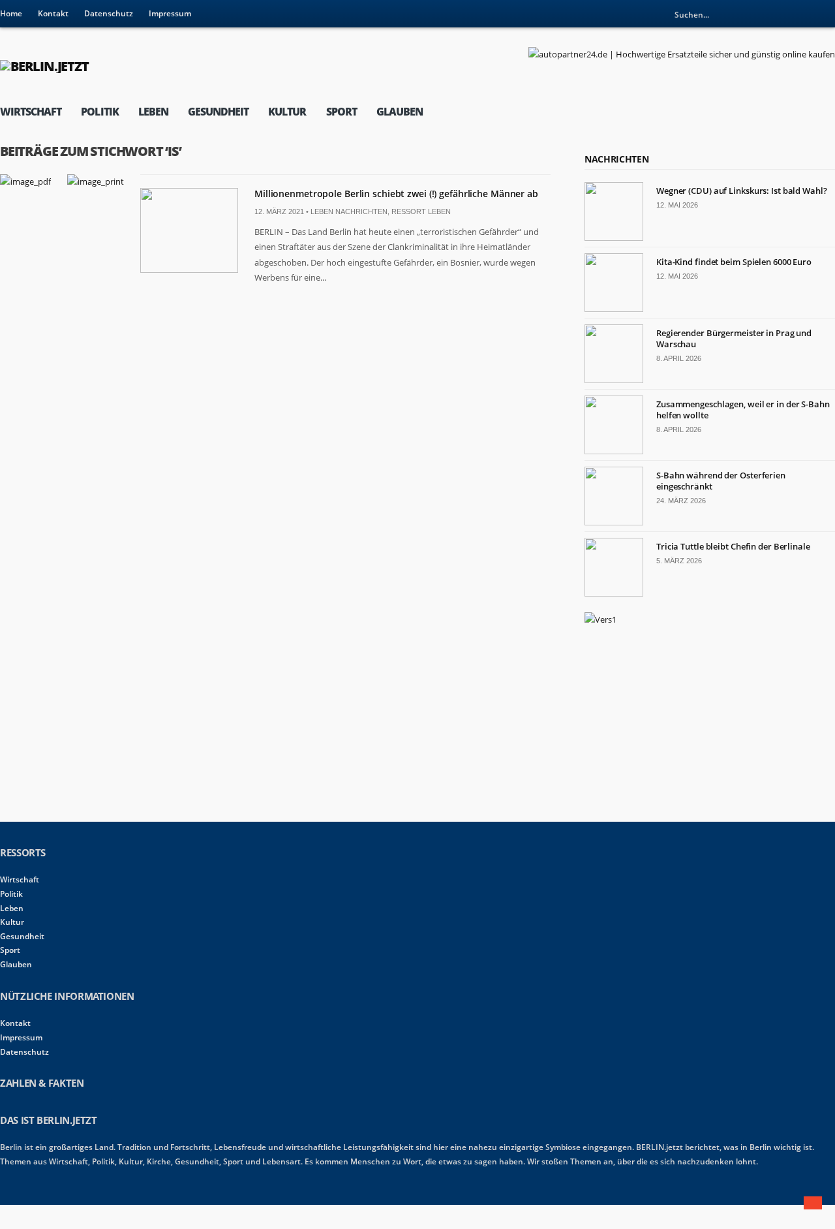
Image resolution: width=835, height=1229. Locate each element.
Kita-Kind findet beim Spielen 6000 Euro (734, 262)
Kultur (287, 111)
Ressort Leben (421, 211)
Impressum (170, 13)
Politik (99, 111)
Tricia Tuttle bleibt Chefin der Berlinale (733, 546)
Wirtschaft (30, 111)
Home (11, 13)
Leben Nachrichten (349, 211)
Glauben (399, 111)
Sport (341, 111)
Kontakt (53, 13)
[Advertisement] (682, 721)
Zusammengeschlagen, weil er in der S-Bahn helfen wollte (743, 409)
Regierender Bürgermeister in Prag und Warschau (734, 338)
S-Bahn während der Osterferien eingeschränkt (720, 480)
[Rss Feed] (825, 14)
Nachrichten (616, 159)
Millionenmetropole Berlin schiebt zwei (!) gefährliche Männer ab (396, 193)
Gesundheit (218, 111)
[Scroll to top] (813, 1202)
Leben (153, 111)
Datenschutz (108, 13)
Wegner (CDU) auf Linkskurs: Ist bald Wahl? (741, 190)
